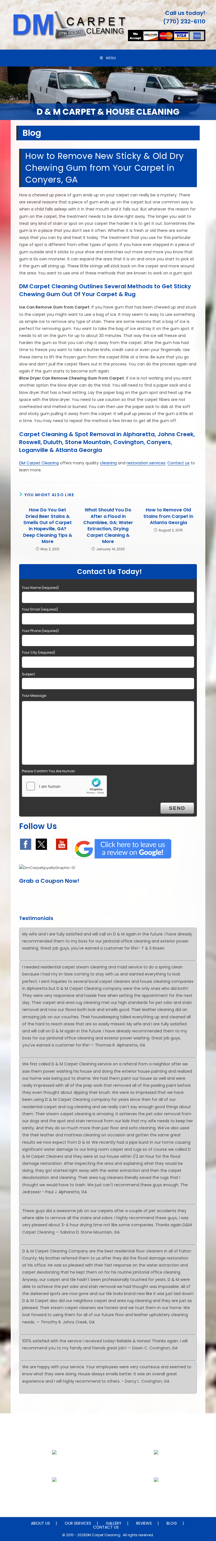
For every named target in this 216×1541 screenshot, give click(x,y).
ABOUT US (40, 1523)
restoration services (146, 463)
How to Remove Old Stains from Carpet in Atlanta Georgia (168, 516)
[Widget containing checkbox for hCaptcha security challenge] (64, 786)
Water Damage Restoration (156, 1493)
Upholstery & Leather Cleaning (156, 1465)
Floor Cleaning (54, 1465)
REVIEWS (144, 1523)
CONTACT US (106, 1527)
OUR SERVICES (78, 1523)
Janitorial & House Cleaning (54, 1493)
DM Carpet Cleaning (39, 463)
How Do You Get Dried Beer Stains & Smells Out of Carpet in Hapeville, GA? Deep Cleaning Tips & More (47, 526)
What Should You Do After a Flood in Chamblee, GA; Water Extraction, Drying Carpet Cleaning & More (108, 526)
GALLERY (114, 1523)
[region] (108, 93)
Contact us (178, 463)
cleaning (108, 463)
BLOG (171, 1523)
